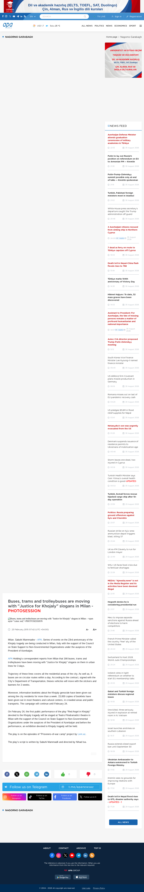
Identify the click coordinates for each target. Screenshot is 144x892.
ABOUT (47, 848)
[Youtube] (14, 16)
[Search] (85, 16)
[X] (10, 16)
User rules (86, 888)
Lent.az (82, 734)
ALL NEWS (87, 26)
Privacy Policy (99, 888)
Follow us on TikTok (41, 797)
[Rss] (25, 16)
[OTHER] (140, 26)
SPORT (132, 26)
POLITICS (99, 26)
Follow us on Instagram (16, 797)
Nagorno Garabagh (131, 37)
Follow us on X (90, 797)
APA (39, 639)
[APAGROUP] (72, 870)
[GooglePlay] (63, 877)
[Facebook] (3, 16)
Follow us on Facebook (66, 797)
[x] (65, 855)
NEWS (109, 26)
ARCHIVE (81, 848)
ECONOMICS (120, 26)
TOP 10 (97, 848)
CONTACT (63, 848)
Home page (111, 37)
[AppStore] (81, 877)
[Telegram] (18, 16)
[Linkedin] (21, 16)
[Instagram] (6, 16)
